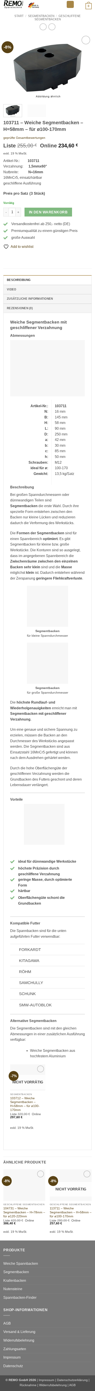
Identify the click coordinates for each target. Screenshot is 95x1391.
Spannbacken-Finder (19, 1297)
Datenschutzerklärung (72, 1380)
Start (19, 16)
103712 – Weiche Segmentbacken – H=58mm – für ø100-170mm (25, 1104)
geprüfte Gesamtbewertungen (24, 137)
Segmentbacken (41, 16)
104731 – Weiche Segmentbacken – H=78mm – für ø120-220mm (24, 1212)
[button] (70, 4)
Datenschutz (13, 1366)
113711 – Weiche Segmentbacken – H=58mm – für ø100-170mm (70, 1212)
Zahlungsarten (14, 1349)
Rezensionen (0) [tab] (20, 308)
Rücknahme (28, 1385)
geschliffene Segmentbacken (57, 17)
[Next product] (43, 26)
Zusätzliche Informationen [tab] (30, 298)
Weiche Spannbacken (20, 1263)
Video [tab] (11, 289)
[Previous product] (51, 26)
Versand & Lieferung (19, 1332)
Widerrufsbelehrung (18, 1340)
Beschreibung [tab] (18, 280)
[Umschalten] (14, 950)
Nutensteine (12, 1289)
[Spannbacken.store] (33, 4)
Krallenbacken (14, 1280)
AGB (7, 1323)
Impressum (12, 1357)
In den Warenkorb (48, 212)
